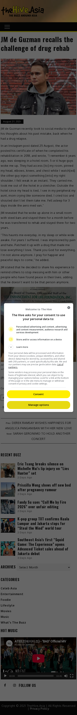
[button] (38, 347)
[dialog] (38, 357)
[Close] (68, 307)
